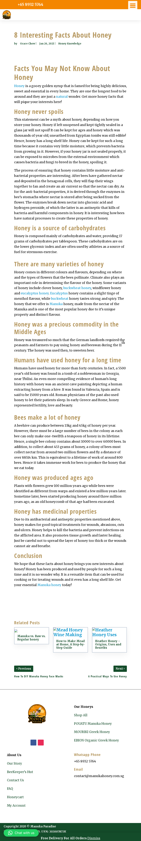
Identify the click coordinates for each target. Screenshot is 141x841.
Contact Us (15, 780)
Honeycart (15, 797)
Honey (19, 86)
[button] (21, 833)
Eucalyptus (59, 293)
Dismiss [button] (93, 838)
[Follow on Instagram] (41, 742)
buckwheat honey (77, 288)
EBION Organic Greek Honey (96, 740)
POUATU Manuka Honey (93, 724)
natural (62, 97)
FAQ (10, 789)
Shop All (80, 715)
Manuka (56, 304)
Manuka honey (49, 585)
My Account (16, 806)
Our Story (14, 763)
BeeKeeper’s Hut (20, 772)
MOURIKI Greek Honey (92, 732)
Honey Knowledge (69, 43)
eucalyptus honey (35, 293)
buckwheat (59, 299)
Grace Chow (27, 43)
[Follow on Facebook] (33, 742)
